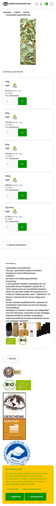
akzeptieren (36, 496)
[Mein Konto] (41, 4)
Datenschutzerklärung (31, 489)
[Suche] (36, 4)
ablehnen (16, 496)
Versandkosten (14, 95)
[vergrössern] (28, 41)
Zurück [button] (12, 358)
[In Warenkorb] (22, 101)
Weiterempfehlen (17, 245)
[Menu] (52, 3)
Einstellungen (13, 489)
